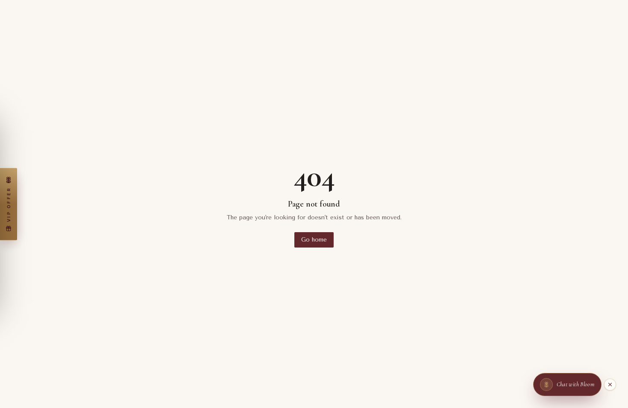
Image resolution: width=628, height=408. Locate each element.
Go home (314, 239)
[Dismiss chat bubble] (610, 385)
